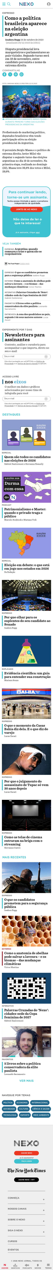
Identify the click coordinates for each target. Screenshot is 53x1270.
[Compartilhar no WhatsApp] (21, 74)
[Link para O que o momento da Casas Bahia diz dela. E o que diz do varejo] (26, 703)
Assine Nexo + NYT (26, 1180)
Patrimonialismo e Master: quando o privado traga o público (25, 512)
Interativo (10, 292)
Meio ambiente (41, 1115)
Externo (9, 281)
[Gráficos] (15, 1266)
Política (8, 1102)
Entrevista (10, 314)
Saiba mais (24, 264)
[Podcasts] (27, 1266)
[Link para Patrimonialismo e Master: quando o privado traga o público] (26, 487)
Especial (6, 453)
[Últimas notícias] (38, 1266)
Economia (22, 1102)
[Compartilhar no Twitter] (10, 74)
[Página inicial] (26, 4)
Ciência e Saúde (40, 1109)
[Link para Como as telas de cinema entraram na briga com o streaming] (26, 815)
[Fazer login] (49, 4)
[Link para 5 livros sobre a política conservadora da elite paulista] (26, 1041)
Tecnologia (9, 1115)
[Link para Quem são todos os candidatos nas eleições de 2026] (26, 434)
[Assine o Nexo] (4, 1266)
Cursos (12, 1241)
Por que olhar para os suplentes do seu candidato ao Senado (27, 621)
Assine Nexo (26, 1153)
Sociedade (9, 1109)
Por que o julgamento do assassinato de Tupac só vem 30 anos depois (26, 785)
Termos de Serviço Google (28, 363)
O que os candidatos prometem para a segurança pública (26, 903)
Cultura (23, 1109)
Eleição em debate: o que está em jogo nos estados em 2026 (26, 566)
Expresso (9, 273)
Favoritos (10, 303)
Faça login (26, 1161)
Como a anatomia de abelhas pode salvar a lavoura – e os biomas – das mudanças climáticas (28, 284)
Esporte (24, 1115)
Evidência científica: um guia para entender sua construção (27, 675)
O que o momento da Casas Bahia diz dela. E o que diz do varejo (26, 729)
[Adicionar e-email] (46, 356)
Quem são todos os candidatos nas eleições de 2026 (27, 458)
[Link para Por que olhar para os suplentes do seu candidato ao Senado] (26, 595)
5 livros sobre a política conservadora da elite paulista (22, 1067)
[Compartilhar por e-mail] (16, 74)
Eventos (13, 1250)
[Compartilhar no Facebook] (4, 74)
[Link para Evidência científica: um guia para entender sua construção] (26, 651)
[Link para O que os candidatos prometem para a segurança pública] (26, 877)
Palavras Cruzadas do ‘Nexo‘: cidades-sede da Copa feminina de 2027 (26, 1013)
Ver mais (26, 1080)
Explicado (7, 669)
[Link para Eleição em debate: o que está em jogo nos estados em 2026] (26, 543)
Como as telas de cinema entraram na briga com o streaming (23, 840)
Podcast (6, 505)
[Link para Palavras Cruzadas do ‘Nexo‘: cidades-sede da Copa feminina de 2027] (26, 988)
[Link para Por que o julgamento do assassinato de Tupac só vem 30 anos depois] (26, 759)
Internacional (40, 1102)
